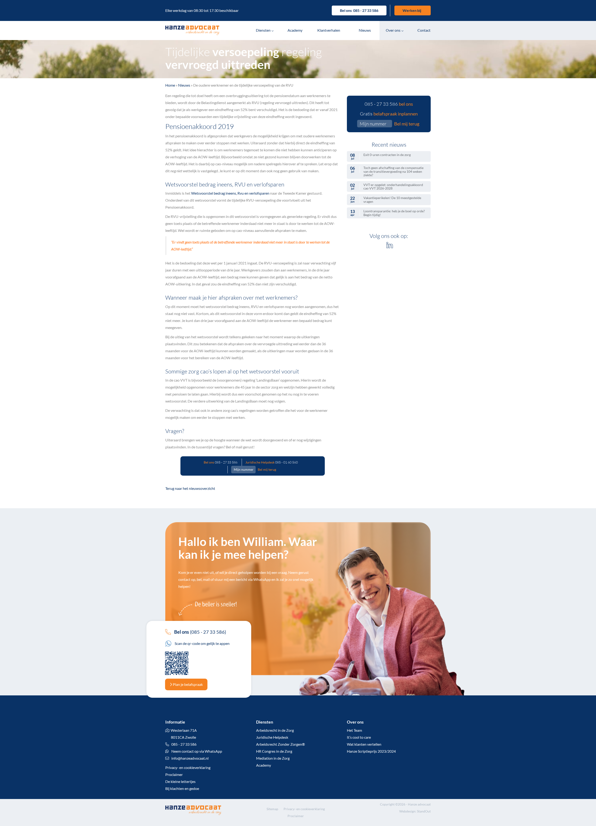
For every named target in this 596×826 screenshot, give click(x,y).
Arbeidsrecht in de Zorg (275, 730)
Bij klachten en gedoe (182, 788)
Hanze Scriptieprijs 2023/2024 (371, 751)
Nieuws (365, 30)
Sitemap (272, 809)
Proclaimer (174, 774)
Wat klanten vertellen (364, 744)
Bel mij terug (267, 469)
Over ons (393, 30)
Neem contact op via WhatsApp (196, 751)
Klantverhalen (328, 30)
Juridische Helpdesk (272, 737)
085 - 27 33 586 (365, 10)
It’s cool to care (359, 737)
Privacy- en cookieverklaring (187, 767)
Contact (423, 30)
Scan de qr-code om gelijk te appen (202, 643)
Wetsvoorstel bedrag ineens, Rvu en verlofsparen (230, 193)
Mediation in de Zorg (273, 758)
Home (170, 85)
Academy (295, 30)
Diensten (263, 30)
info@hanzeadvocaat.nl (190, 758)
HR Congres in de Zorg (274, 751)
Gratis (389, 113)
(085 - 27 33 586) (200, 632)
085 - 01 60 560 (286, 462)
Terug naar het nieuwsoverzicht (190, 488)
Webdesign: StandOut (415, 811)
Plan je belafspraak (187, 684)
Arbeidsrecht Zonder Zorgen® (280, 744)
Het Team (354, 730)
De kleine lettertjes (180, 781)
